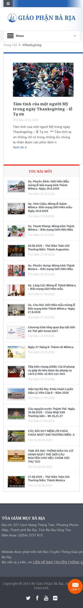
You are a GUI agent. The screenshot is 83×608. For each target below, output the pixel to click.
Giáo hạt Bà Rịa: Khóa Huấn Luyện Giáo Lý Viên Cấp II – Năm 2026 (50, 391)
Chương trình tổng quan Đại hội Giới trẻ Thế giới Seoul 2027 (51, 329)
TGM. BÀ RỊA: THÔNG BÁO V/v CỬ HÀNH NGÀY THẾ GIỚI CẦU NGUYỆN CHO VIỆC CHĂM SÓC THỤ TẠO (50, 456)
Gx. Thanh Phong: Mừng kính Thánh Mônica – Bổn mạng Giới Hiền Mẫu (51, 228)
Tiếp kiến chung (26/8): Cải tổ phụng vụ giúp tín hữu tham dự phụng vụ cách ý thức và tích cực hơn (51, 370)
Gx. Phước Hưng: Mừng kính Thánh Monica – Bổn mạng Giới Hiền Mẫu (51, 267)
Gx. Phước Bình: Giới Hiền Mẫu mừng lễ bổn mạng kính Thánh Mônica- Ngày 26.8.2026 (48, 185)
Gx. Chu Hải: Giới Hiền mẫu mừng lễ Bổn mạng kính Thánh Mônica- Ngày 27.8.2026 (51, 308)
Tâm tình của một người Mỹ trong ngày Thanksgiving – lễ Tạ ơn (42, 109)
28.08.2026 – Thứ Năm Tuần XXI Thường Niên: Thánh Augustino (48, 247)
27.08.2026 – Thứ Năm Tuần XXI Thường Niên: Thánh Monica (48, 478)
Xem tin (19, 147)
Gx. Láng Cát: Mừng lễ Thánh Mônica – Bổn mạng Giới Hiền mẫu (52, 287)
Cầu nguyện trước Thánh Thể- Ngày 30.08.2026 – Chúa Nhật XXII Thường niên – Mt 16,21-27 (51, 412)
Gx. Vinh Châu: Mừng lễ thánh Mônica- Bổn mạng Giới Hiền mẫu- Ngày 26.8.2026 (50, 207)
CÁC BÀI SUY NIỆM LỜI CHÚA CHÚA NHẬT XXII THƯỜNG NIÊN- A (51, 432)
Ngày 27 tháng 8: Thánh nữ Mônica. (51, 347)
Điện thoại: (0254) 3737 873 (22, 535)
